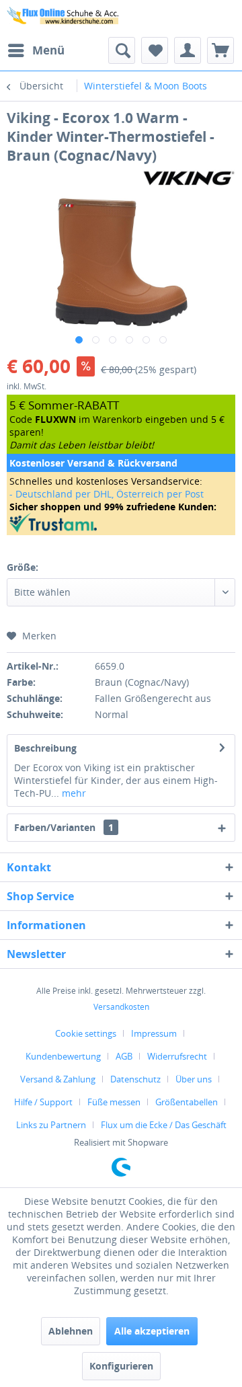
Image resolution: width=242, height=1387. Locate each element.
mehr (72, 793)
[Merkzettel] (154, 50)
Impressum (154, 1033)
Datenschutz (135, 1079)
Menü (48, 50)
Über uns (193, 1079)
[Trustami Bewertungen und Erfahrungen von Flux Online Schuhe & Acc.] (121, 522)
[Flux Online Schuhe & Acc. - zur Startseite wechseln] (64, 18)
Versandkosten (121, 1007)
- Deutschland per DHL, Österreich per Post (106, 493)
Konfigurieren (121, 1365)
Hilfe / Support (43, 1102)
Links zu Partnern (51, 1125)
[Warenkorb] (220, 50)
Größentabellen (186, 1102)
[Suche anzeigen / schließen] (121, 50)
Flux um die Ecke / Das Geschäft (164, 1125)
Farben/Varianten (64, 827)
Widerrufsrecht (177, 1056)
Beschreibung (45, 748)
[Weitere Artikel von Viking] (188, 176)
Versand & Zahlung (57, 1079)
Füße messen (113, 1102)
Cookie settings (85, 1033)
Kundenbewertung (63, 1056)
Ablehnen (70, 1330)
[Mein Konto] (187, 50)
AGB (124, 1056)
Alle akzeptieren (152, 1330)
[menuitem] (35, 50)
